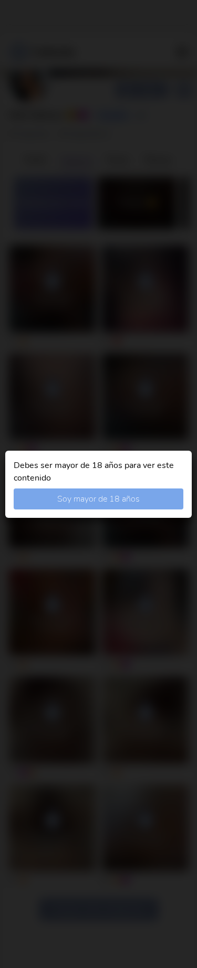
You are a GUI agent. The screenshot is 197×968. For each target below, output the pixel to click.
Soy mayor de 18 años (98, 499)
